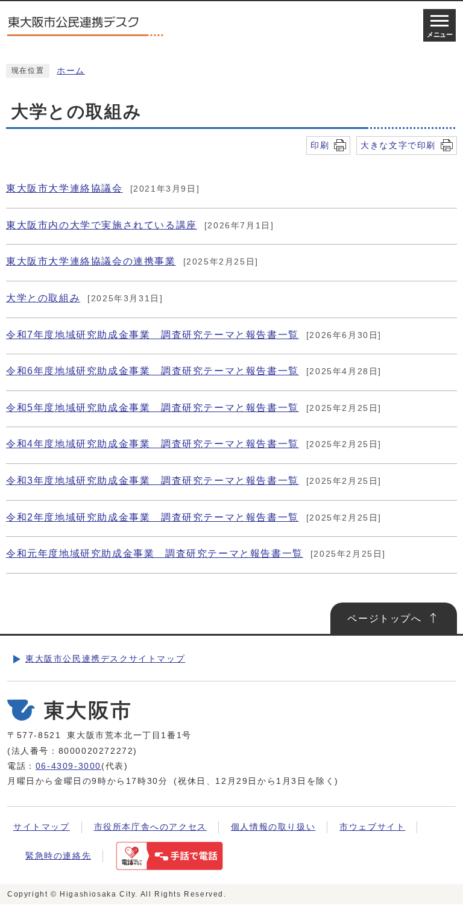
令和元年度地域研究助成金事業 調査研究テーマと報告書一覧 (154, 553)
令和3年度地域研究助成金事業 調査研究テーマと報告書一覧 (152, 480)
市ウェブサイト (372, 826)
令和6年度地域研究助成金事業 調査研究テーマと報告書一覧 (152, 371)
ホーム (71, 70)
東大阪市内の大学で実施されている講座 (101, 225)
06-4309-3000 (68, 766)
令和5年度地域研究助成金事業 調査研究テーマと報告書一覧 (152, 407)
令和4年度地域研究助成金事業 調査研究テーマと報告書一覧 (152, 444)
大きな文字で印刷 (398, 145)
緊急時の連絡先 (58, 855)
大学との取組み (43, 298)
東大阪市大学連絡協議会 (64, 188)
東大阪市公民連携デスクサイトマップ (105, 658)
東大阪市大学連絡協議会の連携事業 (91, 261)
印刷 (319, 145)
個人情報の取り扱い (273, 826)
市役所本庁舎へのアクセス (150, 826)
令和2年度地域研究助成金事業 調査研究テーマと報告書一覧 (152, 517)
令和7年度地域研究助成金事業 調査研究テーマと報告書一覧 (152, 335)
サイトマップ (41, 826)
